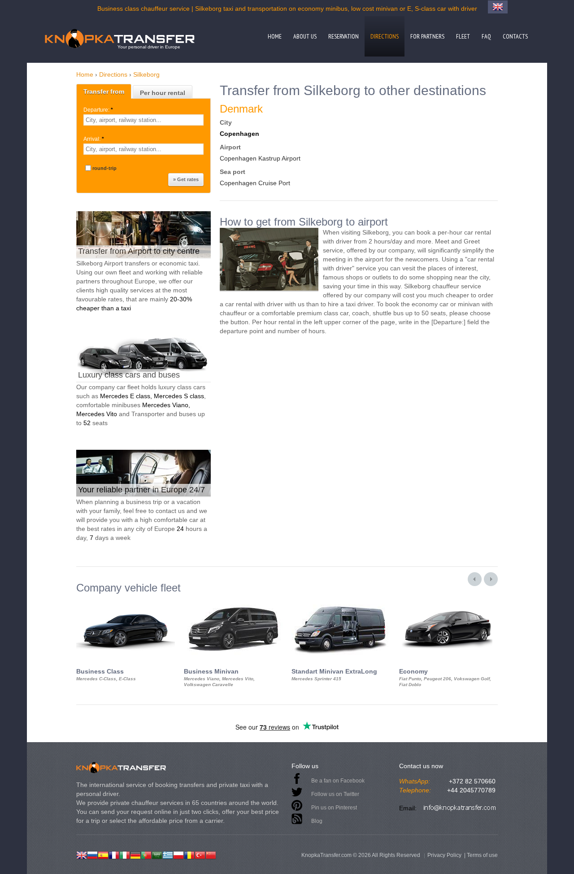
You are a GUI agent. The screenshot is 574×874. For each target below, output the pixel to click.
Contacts (515, 36)
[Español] (103, 854)
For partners (427, 36)
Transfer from (103, 91)
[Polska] (178, 854)
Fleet (463, 36)
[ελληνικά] (167, 854)
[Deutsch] (135, 854)
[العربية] (157, 854)
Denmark (241, 109)
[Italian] (124, 854)
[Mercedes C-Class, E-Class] (125, 601)
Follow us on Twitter (335, 794)
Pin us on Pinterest (334, 807)
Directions (384, 36)
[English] (81, 854)
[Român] (189, 854)
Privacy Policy (444, 855)
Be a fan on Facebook (338, 781)
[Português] (146, 854)
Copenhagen (239, 133)
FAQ (486, 36)
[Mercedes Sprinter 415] (340, 601)
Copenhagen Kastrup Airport (260, 158)
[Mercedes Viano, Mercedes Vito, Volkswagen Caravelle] (233, 601)
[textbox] (143, 120)
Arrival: (93, 139)
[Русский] (92, 854)
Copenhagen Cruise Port (255, 183)
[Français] (114, 854)
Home (275, 36)
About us (305, 36)
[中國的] (210, 854)
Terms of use (482, 855)
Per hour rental (162, 92)
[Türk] (200, 854)
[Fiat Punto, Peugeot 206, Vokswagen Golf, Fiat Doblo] (448, 601)
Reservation (343, 36)
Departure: (98, 110)
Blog (316, 821)
